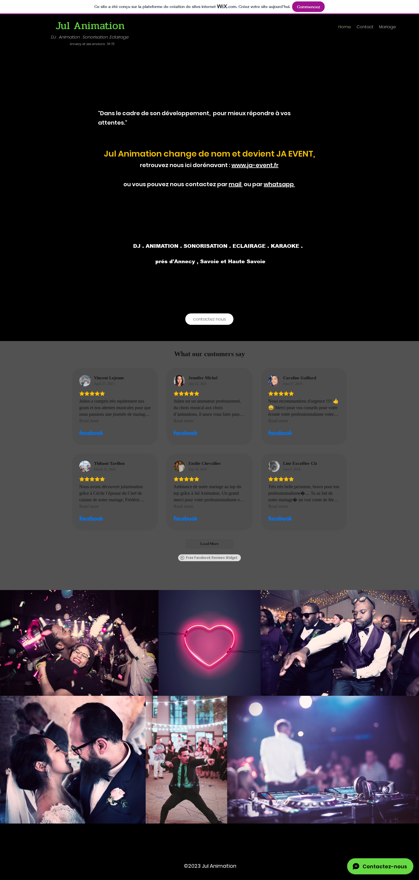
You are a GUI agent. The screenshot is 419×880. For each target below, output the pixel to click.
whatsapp (279, 184)
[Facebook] (201, 846)
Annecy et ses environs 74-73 (92, 44)
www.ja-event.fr (254, 165)
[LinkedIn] (218, 846)
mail (236, 184)
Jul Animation (90, 25)
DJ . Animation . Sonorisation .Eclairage (90, 37)
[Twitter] (209, 846)
